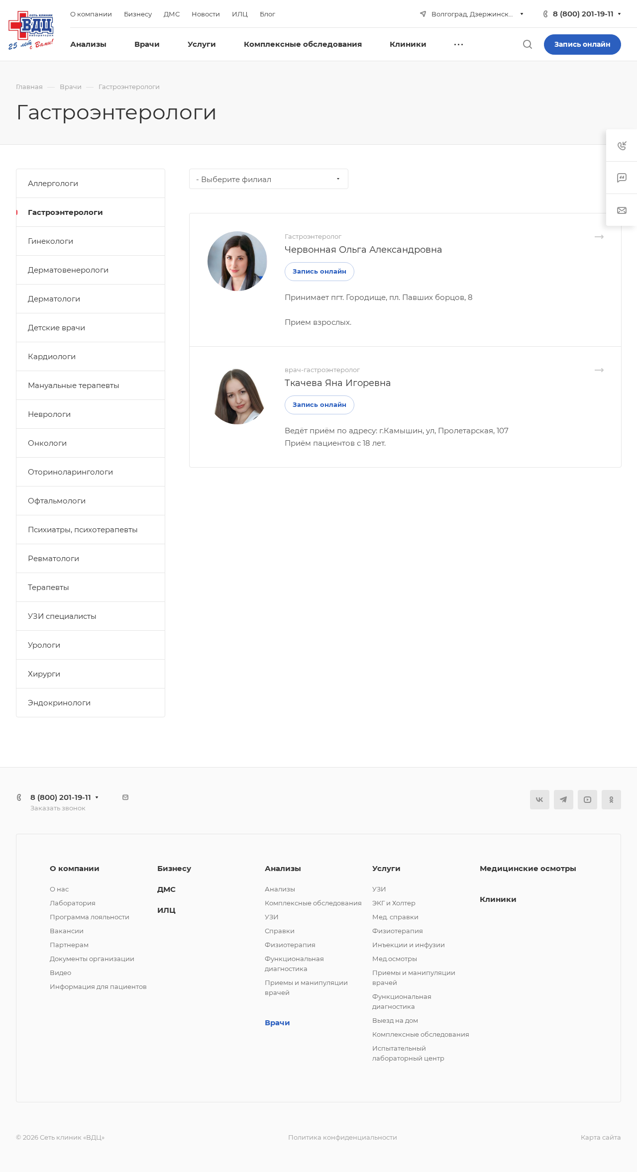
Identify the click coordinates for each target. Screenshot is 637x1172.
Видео (60, 973)
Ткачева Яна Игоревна (338, 383)
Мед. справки (395, 917)
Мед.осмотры (394, 959)
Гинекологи (50, 241)
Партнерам (69, 945)
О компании (75, 868)
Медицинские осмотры (528, 868)
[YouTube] (587, 799)
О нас (59, 889)
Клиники (498, 899)
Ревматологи (53, 558)
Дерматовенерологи (68, 270)
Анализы (283, 868)
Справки (280, 931)
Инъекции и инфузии (408, 945)
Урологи (44, 645)
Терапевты (48, 587)
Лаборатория (73, 903)
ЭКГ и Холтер (394, 903)
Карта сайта (601, 1137)
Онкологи (47, 443)
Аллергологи (53, 183)
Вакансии (67, 931)
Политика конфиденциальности (342, 1137)
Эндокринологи (59, 702)
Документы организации (92, 959)
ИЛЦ (166, 910)
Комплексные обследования (313, 903)
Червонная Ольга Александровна (363, 249)
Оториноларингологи (70, 472)
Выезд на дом (395, 1020)
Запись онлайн (582, 44)
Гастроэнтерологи (65, 212)
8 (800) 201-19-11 (583, 13)
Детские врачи (56, 327)
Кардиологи (52, 356)
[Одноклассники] (611, 799)
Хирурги (44, 674)
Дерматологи (54, 298)
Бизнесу (174, 868)
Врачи (277, 1022)
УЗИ (272, 917)
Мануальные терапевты (73, 385)
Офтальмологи (57, 500)
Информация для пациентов (98, 986)
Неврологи (49, 414)
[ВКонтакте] (539, 799)
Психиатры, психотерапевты (83, 529)
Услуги (386, 868)
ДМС (166, 889)
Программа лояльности (89, 917)
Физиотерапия (290, 945)
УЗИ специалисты (62, 616)
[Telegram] (563, 799)
